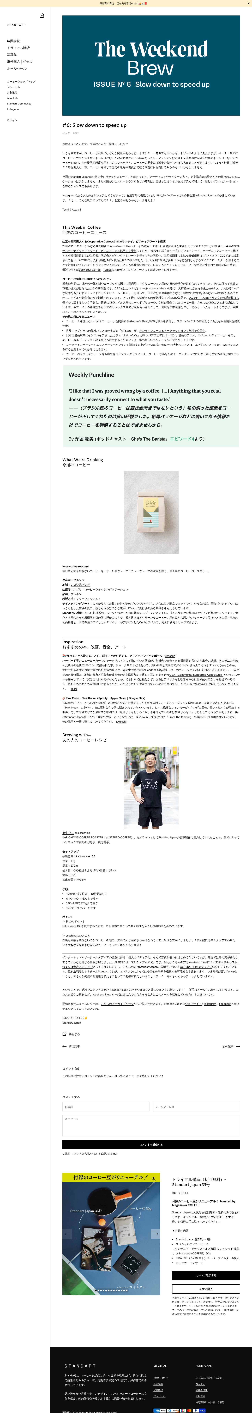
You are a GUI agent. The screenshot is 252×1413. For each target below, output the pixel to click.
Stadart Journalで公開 (211, 195)
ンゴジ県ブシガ (80, 584)
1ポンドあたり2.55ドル (121, 260)
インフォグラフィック (132, 354)
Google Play (136, 698)
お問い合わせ (160, 1377)
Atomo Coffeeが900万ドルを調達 (150, 321)
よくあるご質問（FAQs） (209, 1377)
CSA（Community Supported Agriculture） (196, 674)
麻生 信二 (68, 832)
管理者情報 (202, 1390)
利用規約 (200, 1396)
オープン (170, 335)
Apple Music (118, 698)
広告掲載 (158, 1384)
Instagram (210, 1003)
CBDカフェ (215, 302)
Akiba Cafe (130, 335)
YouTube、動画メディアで (196, 966)
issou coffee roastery (75, 566)
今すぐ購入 (206, 1289)
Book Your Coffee (90, 269)
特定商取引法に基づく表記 (210, 1402)
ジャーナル (159, 1396)
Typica (107, 269)
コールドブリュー (142, 302)
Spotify (103, 698)
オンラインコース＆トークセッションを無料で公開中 (172, 330)
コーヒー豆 (187, 302)
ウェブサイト (193, 1003)
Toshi (74, 688)
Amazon (170, 655)
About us (200, 1384)
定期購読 (158, 1390)
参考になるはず (96, 349)
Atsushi (121, 721)
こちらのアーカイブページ (117, 1003)
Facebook (225, 1003)
